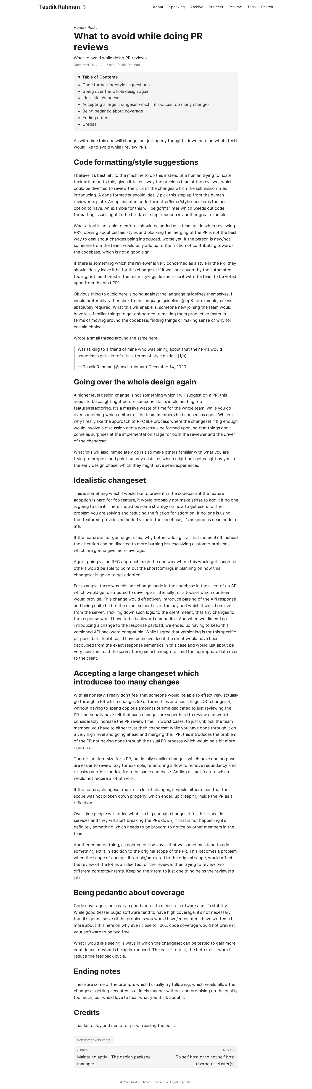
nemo (116, 1025)
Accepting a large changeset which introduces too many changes (145, 104)
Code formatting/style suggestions (116, 84)
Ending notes (95, 117)
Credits (89, 124)
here (110, 925)
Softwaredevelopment (93, 1040)
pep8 (188, 300)
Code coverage (88, 905)
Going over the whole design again (116, 91)
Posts (92, 27)
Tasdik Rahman (59, 6)
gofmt (162, 208)
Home (79, 27)
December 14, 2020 (167, 366)
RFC (141, 421)
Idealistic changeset (101, 97)
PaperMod (185, 1082)
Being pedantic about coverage (112, 111)
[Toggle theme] (84, 7)
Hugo (172, 1082)
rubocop (169, 214)
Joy (159, 844)
